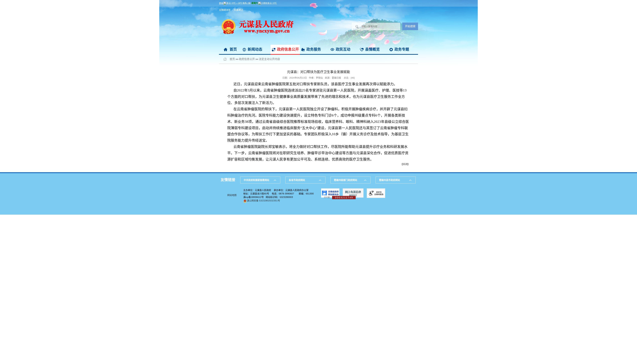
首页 (233, 49)
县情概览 (372, 49)
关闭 (405, 164)
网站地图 (232, 195)
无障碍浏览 (225, 10)
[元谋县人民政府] (256, 8)
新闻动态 (255, 49)
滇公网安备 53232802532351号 (263, 200)
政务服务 (313, 49)
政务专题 (401, 49)
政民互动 (343, 49)
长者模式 (238, 10)
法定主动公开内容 (269, 59)
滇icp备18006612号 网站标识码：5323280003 (268, 197)
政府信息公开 (288, 49)
